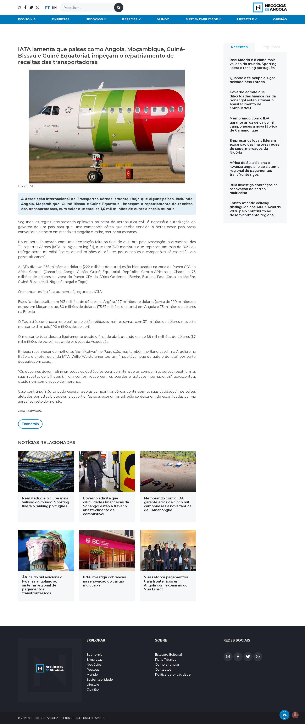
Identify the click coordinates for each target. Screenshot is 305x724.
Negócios (94, 19)
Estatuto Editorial (168, 654)
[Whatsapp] (37, 7)
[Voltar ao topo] (284, 715)
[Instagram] (19, 7)
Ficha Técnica (165, 659)
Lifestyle (245, 19)
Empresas (61, 19)
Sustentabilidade (202, 19)
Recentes (239, 47)
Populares (271, 47)
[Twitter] (31, 7)
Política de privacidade (173, 674)
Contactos (163, 669)
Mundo (163, 19)
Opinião (280, 19)
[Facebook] (25, 7)
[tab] (239, 47)
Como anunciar (167, 664)
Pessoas (130, 19)
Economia (27, 19)
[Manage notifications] (295, 715)
